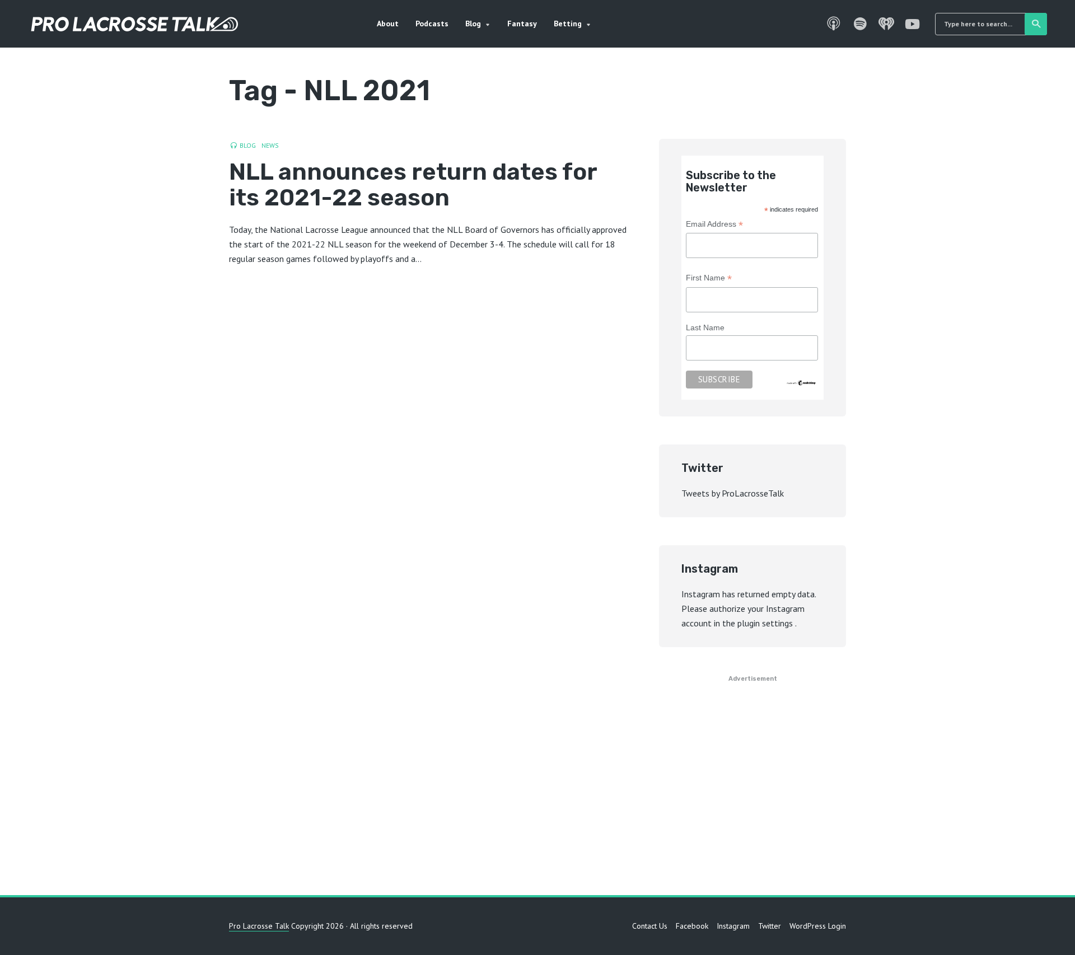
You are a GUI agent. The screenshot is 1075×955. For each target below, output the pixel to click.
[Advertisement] (537, 788)
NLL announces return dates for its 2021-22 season (413, 184)
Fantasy (522, 23)
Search (1036, 24)
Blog (473, 23)
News (270, 145)
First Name (709, 279)
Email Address (714, 225)
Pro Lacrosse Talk (259, 926)
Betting (568, 23)
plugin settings (766, 623)
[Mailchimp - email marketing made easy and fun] (801, 382)
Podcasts (431, 23)
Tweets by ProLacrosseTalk (732, 493)
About (388, 23)
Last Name (705, 327)
